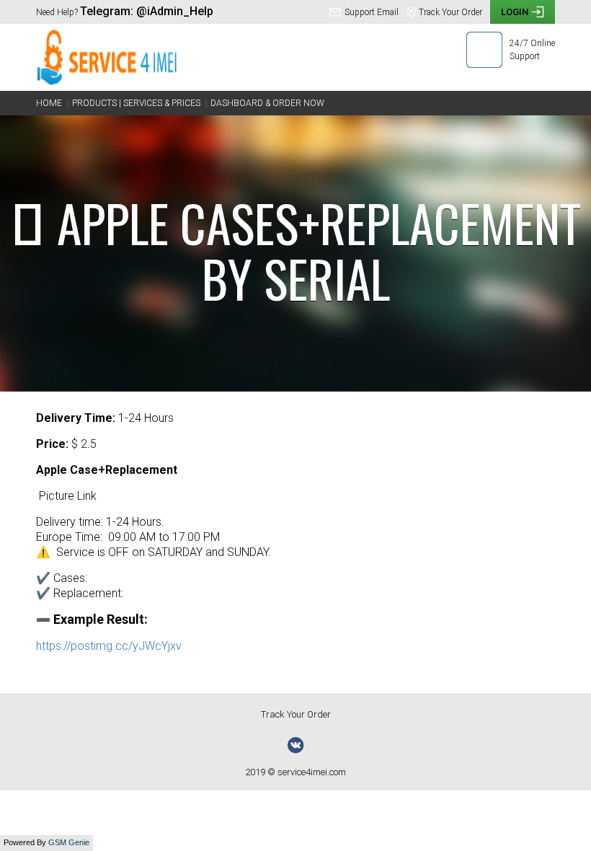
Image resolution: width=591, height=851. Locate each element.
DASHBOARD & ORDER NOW (267, 103)
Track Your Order (296, 714)
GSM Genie (68, 842)
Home (49, 103)
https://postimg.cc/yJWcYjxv (109, 646)
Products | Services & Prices (136, 103)
